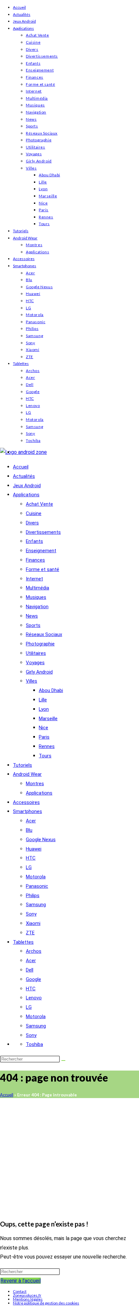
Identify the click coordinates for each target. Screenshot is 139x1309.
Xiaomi (32, 349)
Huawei (33, 293)
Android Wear (25, 238)
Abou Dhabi (49, 174)
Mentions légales (28, 1299)
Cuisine (33, 42)
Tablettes (21, 363)
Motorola (35, 314)
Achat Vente (37, 35)
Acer (30, 272)
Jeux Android (24, 21)
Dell (29, 384)
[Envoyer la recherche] (63, 1060)
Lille (43, 182)
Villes (31, 168)
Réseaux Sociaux (42, 133)
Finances (34, 77)
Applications (23, 28)
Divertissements (42, 56)
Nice (43, 203)
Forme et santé (40, 84)
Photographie (38, 140)
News (31, 119)
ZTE (29, 356)
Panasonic (35, 321)
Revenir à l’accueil (20, 1281)
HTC (30, 300)
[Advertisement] (69, 1156)
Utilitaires (35, 147)
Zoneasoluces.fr (27, 1295)
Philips (32, 328)
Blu (29, 279)
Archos (33, 370)
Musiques (35, 105)
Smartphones (24, 265)
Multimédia (37, 98)
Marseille (48, 195)
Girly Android (39, 161)
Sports (32, 126)
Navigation (36, 112)
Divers (32, 49)
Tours (44, 223)
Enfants (33, 63)
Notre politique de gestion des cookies (46, 1303)
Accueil (19, 7)
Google (33, 391)
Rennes (46, 216)
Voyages (34, 153)
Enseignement (40, 70)
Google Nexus (39, 286)
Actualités (21, 14)
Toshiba (33, 440)
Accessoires (24, 258)
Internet (34, 91)
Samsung (34, 335)
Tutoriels (20, 230)
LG (28, 307)
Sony (30, 342)
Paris (43, 209)
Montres (34, 244)
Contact (20, 1291)
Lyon (43, 188)
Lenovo (33, 405)
